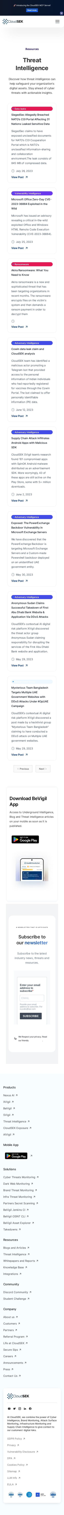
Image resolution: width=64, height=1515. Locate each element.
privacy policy (35, 1040)
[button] (57, 21)
